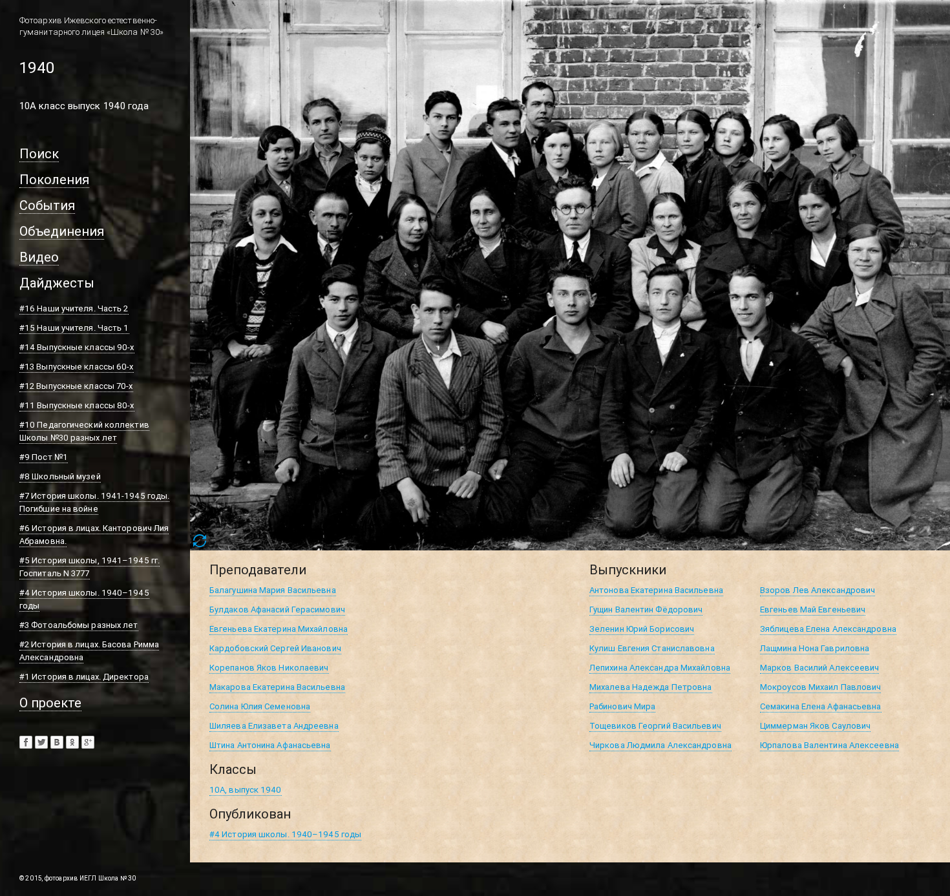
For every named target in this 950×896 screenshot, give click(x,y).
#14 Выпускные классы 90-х (76, 347)
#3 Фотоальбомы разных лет (78, 625)
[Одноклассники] (72, 742)
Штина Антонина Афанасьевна (270, 745)
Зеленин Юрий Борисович (641, 628)
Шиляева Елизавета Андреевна (274, 725)
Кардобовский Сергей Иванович (275, 648)
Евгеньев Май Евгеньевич (812, 609)
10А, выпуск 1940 (245, 789)
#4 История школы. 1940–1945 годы (285, 834)
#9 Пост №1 (43, 457)
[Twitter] (41, 742)
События (47, 205)
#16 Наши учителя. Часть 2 (74, 308)
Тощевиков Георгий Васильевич (655, 725)
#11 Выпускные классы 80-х (76, 405)
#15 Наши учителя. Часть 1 (74, 327)
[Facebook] (25, 742)
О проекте (50, 702)
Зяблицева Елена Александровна (828, 628)
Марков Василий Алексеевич (820, 667)
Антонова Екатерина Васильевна (656, 590)
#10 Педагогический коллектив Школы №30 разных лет (84, 431)
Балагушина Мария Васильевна (272, 590)
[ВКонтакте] (56, 742)
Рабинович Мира (622, 706)
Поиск (39, 153)
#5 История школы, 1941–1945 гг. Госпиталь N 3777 (89, 567)
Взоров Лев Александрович (817, 590)
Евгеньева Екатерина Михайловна (278, 628)
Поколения (54, 179)
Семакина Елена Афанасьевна (820, 706)
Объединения (61, 231)
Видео (39, 257)
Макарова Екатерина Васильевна (277, 687)
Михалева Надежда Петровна (650, 687)
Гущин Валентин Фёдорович (645, 609)
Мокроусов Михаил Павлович (820, 687)
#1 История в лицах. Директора (84, 676)
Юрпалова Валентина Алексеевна (829, 745)
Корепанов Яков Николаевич (269, 667)
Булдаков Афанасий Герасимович (277, 609)
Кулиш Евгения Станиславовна (652, 648)
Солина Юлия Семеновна (259, 706)
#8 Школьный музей (60, 476)
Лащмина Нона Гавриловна (814, 648)
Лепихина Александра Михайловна (659, 667)
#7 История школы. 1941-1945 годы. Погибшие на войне (94, 502)
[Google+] (87, 742)
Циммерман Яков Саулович (815, 725)
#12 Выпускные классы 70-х (76, 385)
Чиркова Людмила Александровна (660, 745)
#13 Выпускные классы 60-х (76, 366)
